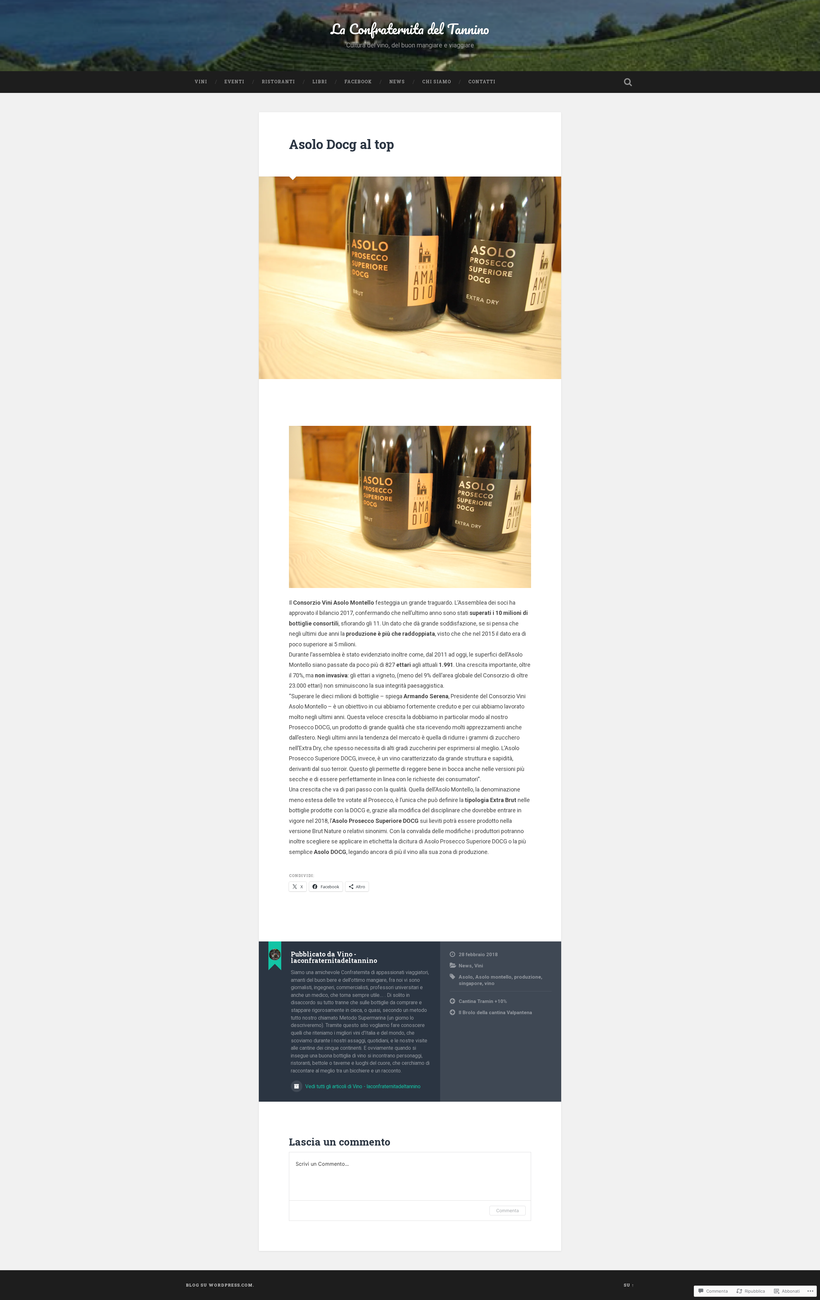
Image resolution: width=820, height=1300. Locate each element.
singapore (470, 983)
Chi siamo (436, 82)
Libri (319, 82)
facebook (358, 82)
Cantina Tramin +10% (483, 1001)
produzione (527, 977)
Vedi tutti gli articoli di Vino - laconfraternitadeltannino (362, 1086)
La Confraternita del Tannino (410, 28)
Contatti (482, 82)
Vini (200, 82)
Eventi (234, 82)
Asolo (466, 977)
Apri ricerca (627, 82)
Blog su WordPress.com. (220, 1285)
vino (490, 983)
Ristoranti (278, 82)
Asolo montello (493, 977)
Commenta (507, 1210)
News (397, 82)
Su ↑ (629, 1285)
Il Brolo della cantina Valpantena (495, 1012)
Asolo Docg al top (341, 144)
